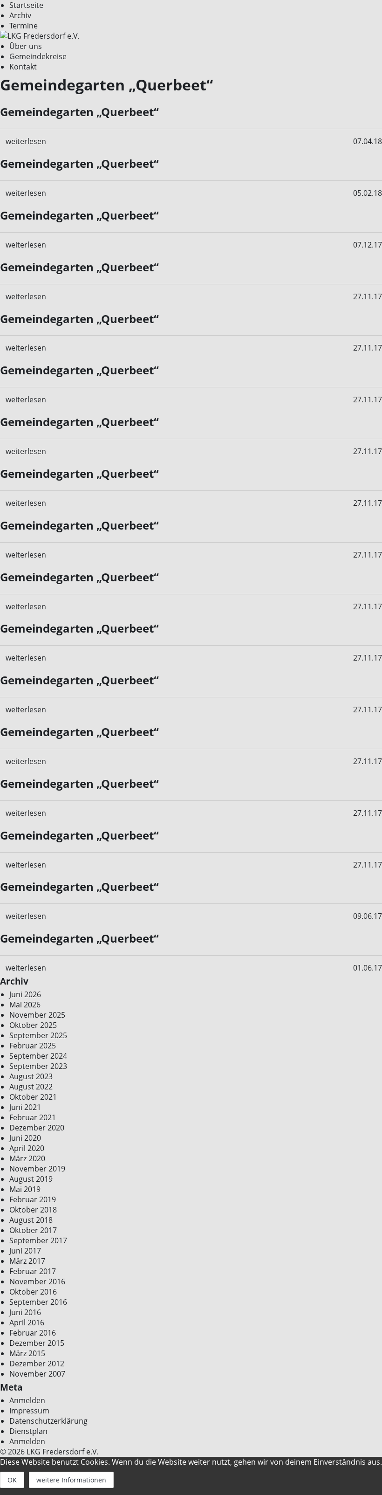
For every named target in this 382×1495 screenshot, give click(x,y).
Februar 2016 (32, 1333)
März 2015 (27, 1353)
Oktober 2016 (33, 1292)
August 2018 (31, 1220)
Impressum (29, 1410)
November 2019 (37, 1169)
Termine (23, 26)
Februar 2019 (32, 1199)
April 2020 (26, 1148)
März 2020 (27, 1158)
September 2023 (38, 1066)
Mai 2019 (25, 1189)
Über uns (25, 46)
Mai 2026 (25, 1004)
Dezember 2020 (36, 1128)
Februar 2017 (32, 1271)
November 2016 (37, 1281)
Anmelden (27, 1400)
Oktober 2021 (33, 1097)
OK (12, 1479)
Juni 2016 (25, 1312)
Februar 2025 (32, 1045)
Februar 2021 (32, 1117)
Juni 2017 (25, 1251)
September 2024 (38, 1056)
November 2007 (37, 1374)
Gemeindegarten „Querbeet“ (79, 111)
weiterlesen (26, 141)
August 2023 (31, 1076)
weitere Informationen (71, 1479)
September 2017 (38, 1240)
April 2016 (26, 1322)
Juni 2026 (25, 994)
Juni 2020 (25, 1138)
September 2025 (38, 1035)
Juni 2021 (25, 1107)
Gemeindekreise (38, 56)
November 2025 (37, 1015)
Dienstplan (28, 1431)
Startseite (26, 5)
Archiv (20, 15)
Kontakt (23, 67)
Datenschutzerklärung (48, 1421)
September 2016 (38, 1302)
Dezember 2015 (36, 1343)
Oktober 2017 (33, 1230)
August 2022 (31, 1087)
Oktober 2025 (33, 1025)
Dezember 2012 (36, 1363)
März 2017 (27, 1261)
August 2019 (31, 1179)
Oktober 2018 (33, 1210)
